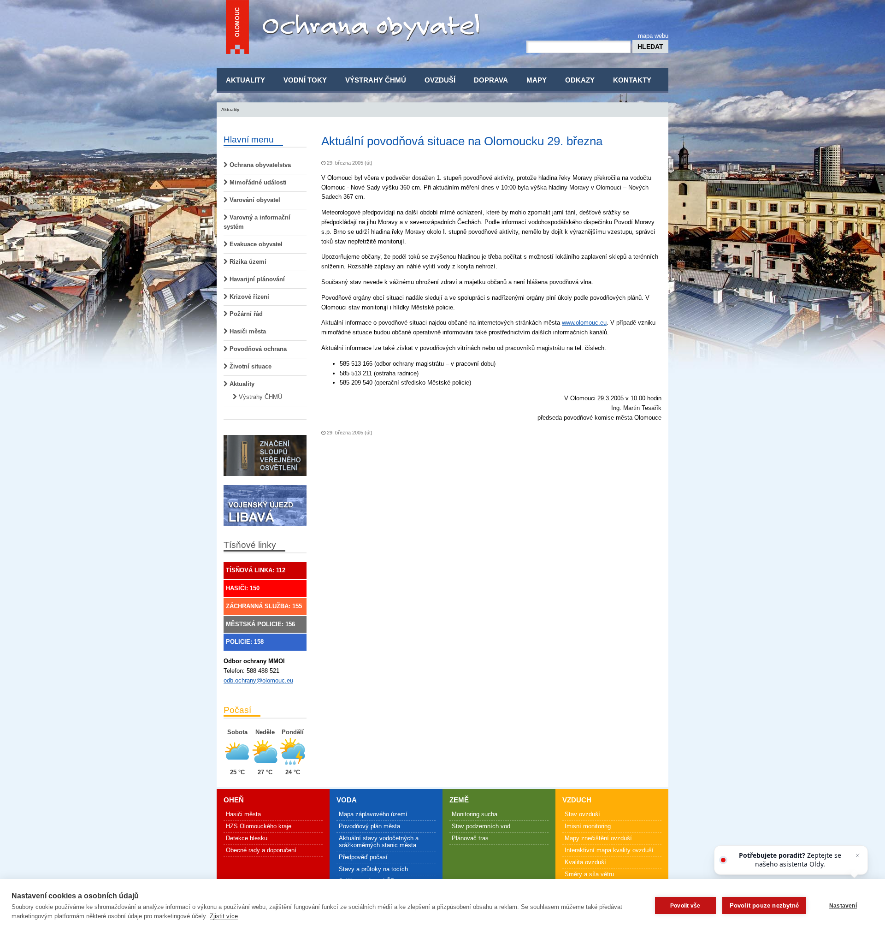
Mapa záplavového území (373, 814)
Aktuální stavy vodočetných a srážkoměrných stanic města (379, 842)
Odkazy (580, 80)
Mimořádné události (257, 182)
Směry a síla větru (589, 874)
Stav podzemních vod (481, 826)
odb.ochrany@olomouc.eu (258, 680)
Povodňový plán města (369, 826)
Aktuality (245, 80)
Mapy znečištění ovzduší (598, 838)
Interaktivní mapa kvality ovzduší (609, 850)
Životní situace (249, 366)
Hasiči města (247, 331)
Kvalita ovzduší (585, 862)
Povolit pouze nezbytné (764, 905)
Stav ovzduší (582, 814)
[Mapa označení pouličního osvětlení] (265, 473)
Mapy (536, 80)
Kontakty (632, 80)
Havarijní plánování (256, 279)
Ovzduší (440, 80)
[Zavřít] (858, 855)
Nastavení (843, 905)
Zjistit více (224, 916)
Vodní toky (305, 80)
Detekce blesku (246, 838)
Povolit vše (685, 905)
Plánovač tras (470, 838)
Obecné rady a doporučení (261, 850)
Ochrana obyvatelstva (259, 164)
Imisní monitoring (588, 826)
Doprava (491, 80)
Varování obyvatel (254, 199)
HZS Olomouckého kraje (258, 826)
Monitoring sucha (474, 814)
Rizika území (247, 261)
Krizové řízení (248, 296)
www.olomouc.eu (584, 322)
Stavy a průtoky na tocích (373, 869)
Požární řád (245, 313)
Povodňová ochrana (257, 348)
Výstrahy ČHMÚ (375, 80)
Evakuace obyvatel (255, 244)
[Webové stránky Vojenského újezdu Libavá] (265, 524)
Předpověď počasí (363, 857)
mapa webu (653, 35)
